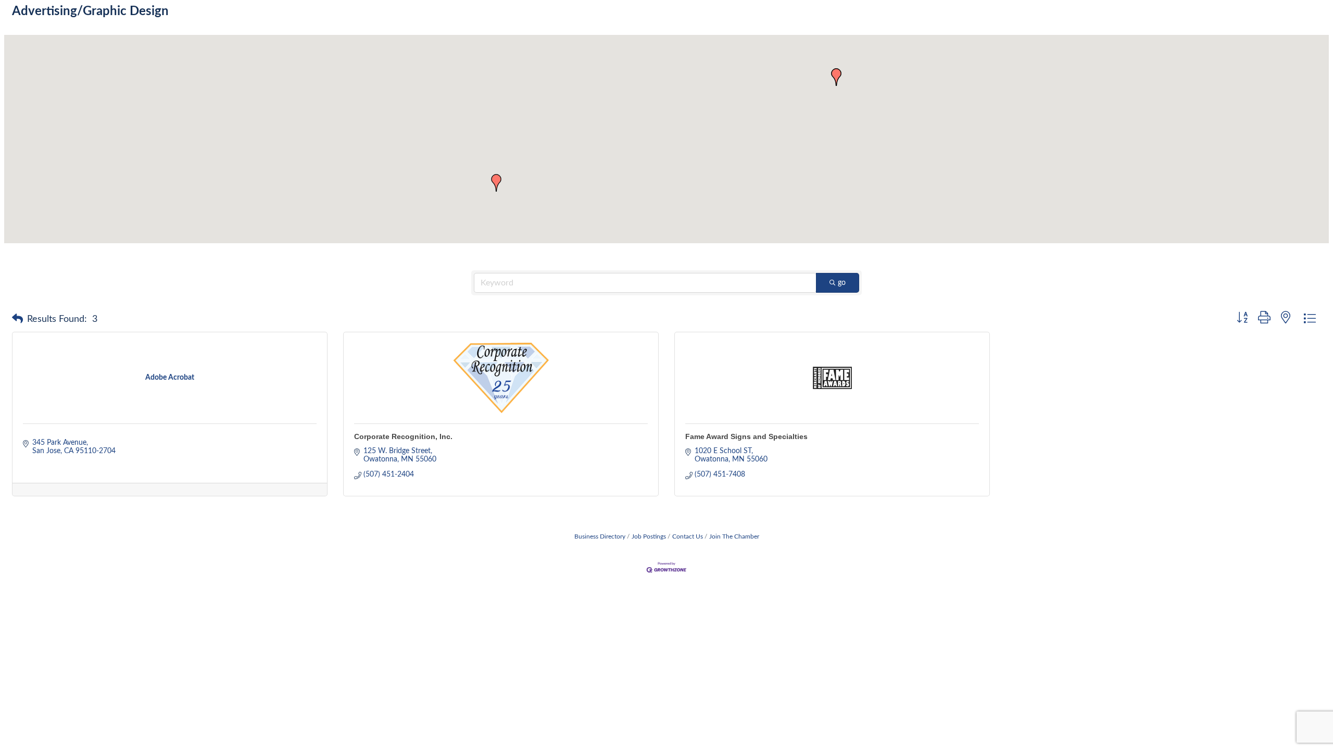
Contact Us (687, 536)
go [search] (842, 282)
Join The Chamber (734, 536)
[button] (836, 77)
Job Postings (649, 536)
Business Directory (599, 536)
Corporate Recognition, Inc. (403, 436)
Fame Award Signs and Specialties (746, 436)
